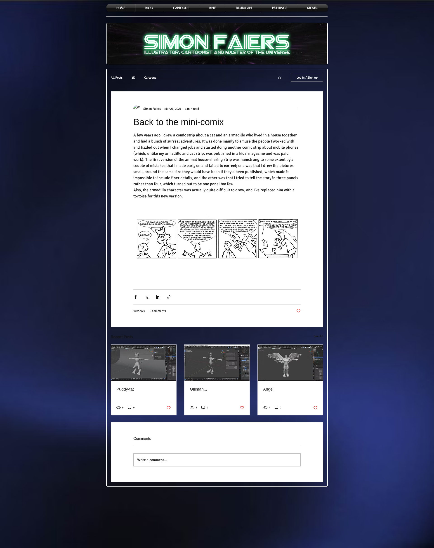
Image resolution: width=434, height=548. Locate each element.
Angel (268, 389)
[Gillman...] (217, 363)
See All (318, 336)
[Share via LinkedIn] (158, 297)
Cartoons (150, 78)
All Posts (117, 78)
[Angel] (290, 363)
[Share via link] (169, 297)
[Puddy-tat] (143, 363)
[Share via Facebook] (135, 297)
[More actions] (298, 108)
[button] (280, 78)
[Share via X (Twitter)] (146, 297)
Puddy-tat (125, 389)
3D (133, 78)
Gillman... (198, 389)
